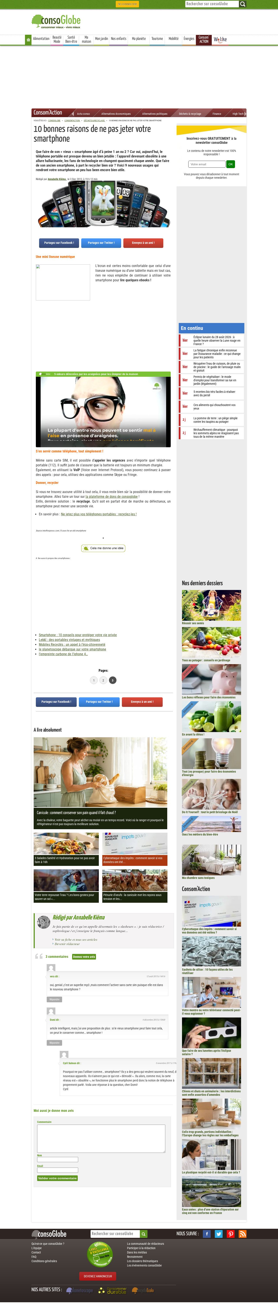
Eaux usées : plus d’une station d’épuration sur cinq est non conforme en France (210, 1211)
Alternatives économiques (116, 113)
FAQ (33, 1256)
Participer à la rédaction (141, 1248)
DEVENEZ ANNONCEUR (98, 1276)
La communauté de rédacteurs (145, 1243)
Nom (39, 1155)
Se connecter (127, 4)
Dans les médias (137, 1252)
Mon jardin (101, 39)
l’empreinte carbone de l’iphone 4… (63, 654)
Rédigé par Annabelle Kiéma (78, 918)
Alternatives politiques (154, 113)
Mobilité (174, 39)
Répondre (55, 999)
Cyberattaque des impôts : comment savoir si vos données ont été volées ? (209, 930)
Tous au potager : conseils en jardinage (206, 660)
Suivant (37, 202)
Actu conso (83, 113)
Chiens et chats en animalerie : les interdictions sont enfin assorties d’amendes (211, 1092)
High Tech (238, 113)
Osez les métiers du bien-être (200, 834)
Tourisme (157, 39)
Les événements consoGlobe (144, 1265)
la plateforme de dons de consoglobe (112, 497)
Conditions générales (44, 1261)
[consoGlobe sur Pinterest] (231, 1234)
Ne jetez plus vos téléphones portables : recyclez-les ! (99, 514)
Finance (217, 113)
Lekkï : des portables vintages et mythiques (69, 640)
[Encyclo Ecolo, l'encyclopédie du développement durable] (144, 1291)
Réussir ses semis (193, 623)
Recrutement (134, 1256)
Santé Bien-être (71, 40)
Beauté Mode (57, 40)
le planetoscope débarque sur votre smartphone (72, 649)
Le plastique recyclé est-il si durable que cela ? (211, 1172)
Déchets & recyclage (190, 113)
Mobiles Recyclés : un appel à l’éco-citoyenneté (72, 644)
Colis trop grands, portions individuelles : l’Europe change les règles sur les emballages (210, 1133)
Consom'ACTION (204, 40)
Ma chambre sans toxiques (198, 878)
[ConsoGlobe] (56, 20)
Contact (36, 1252)
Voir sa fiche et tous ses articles (76, 939)
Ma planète (139, 39)
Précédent (169, 202)
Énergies (189, 39)
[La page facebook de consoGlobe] (207, 1234)
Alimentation (41, 39)
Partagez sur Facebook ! (59, 242)
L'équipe (36, 1248)
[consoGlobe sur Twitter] (219, 1234)
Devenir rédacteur (67, 944)
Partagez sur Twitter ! (101, 242)
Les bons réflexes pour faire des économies (208, 697)
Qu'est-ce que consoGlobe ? (47, 1243)
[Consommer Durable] (113, 1291)
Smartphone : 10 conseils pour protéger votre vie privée (78, 635)
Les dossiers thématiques (142, 1261)
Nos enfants (118, 39)
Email (40, 1166)
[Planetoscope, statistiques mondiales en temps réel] (80, 1291)
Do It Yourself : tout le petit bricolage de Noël (210, 812)
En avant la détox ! (193, 734)
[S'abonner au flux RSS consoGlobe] (243, 1234)
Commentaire (44, 1122)
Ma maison (86, 40)
